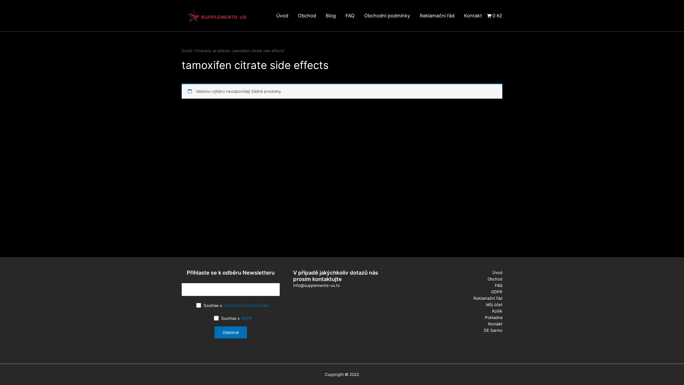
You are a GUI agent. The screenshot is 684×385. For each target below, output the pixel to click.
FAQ (350, 15)
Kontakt (473, 15)
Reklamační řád (437, 15)
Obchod (307, 15)
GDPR (246, 318)
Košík (497, 311)
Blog (331, 15)
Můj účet (494, 304)
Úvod (282, 15)
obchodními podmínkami (246, 305)
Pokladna (493, 317)
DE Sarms (493, 330)
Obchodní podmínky (387, 15)
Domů (187, 51)
